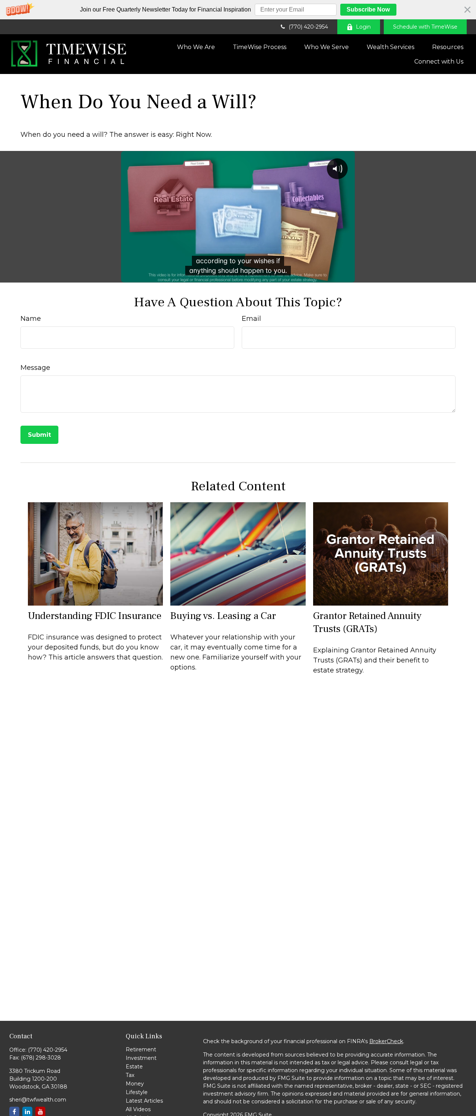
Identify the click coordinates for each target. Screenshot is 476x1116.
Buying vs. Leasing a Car (223, 615)
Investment (141, 1058)
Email (251, 319)
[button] (238, 9)
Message (35, 368)
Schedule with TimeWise (425, 26)
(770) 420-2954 (308, 26)
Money (135, 1083)
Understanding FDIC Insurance (94, 615)
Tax (130, 1075)
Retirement (141, 1049)
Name (30, 319)
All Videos (138, 1109)
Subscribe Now (368, 9)
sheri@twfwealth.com (37, 1099)
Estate (134, 1066)
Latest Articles (144, 1100)
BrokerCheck (386, 1041)
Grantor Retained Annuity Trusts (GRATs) (367, 622)
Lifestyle (137, 1092)
